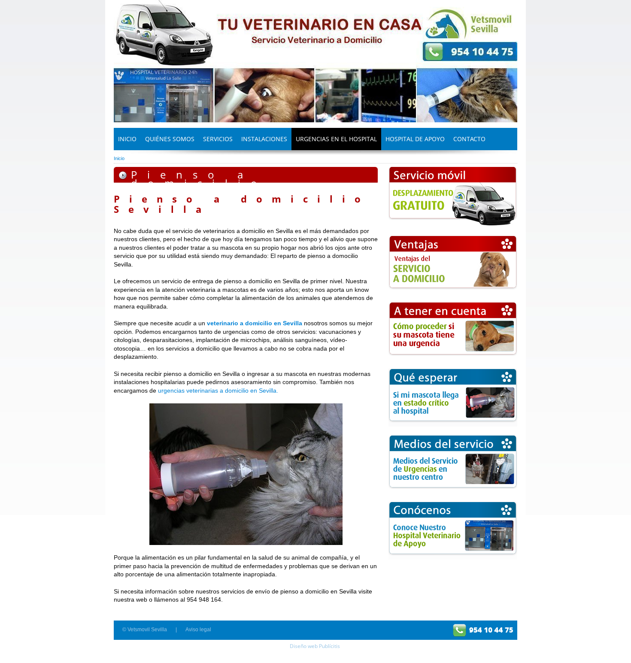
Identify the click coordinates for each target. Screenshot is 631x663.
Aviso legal (198, 630)
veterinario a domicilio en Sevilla (254, 323)
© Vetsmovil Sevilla (144, 630)
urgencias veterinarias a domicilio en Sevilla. (218, 390)
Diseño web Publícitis (315, 646)
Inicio (119, 158)
